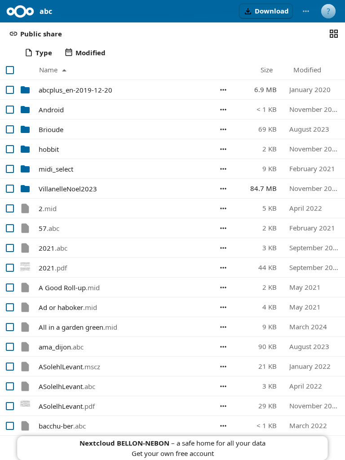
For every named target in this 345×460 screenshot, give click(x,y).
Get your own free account (173, 453)
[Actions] (223, 89)
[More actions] (306, 11)
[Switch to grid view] (333, 33)
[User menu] (328, 11)
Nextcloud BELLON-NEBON (124, 442)
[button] (266, 11)
